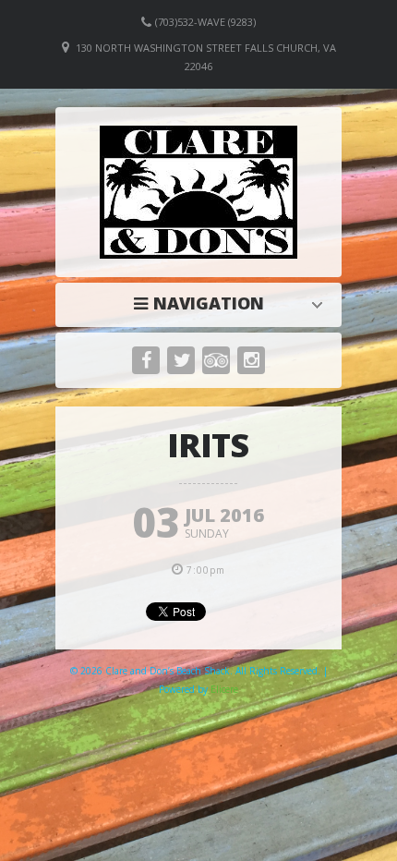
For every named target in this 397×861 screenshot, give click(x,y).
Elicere (224, 689)
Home (203, 303)
